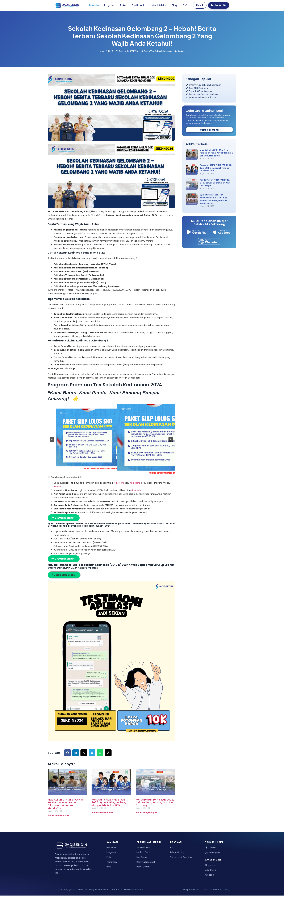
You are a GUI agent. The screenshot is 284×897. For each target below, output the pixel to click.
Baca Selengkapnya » (58, 815)
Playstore (210, 865)
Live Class (142, 857)
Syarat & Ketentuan (212, 889)
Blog (174, 5)
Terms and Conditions (182, 857)
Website (209, 874)
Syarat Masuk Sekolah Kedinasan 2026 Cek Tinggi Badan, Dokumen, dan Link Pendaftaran (214, 199)
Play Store (119, 482)
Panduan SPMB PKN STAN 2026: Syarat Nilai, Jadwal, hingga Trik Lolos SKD (109, 802)
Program (109, 5)
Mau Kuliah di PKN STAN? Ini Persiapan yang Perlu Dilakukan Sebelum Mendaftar (66, 804)
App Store (135, 482)
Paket (123, 5)
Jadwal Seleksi (157, 5)
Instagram (214, 852)
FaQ (185, 5)
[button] (52, 439)
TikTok (212, 847)
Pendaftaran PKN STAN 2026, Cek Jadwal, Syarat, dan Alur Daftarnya (155, 802)
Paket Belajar (143, 866)
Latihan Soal (143, 852)
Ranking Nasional (146, 862)
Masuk (199, 5)
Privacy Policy (177, 852)
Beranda (93, 5)
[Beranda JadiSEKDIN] (67, 5)
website (58, 486)
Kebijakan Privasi (191, 889)
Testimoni (138, 5)
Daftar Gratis (218, 5)
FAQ (172, 847)
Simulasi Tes (143, 847)
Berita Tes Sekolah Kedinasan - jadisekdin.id (165, 51)
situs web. (136, 490)
